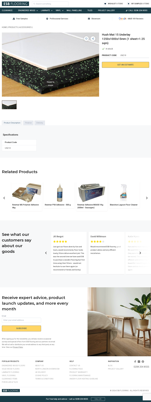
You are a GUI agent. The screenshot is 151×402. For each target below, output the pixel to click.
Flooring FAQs (76, 369)
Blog (110, 366)
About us (39, 366)
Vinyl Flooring (9, 375)
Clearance (7, 10)
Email (4, 316)
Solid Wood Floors (10, 369)
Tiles (89, 10)
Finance (28, 123)
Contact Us (74, 366)
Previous (4, 198)
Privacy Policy (18, 347)
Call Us (98, 399)
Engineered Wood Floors (13, 366)
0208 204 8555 (141, 366)
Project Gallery (106, 10)
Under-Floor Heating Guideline (83, 379)
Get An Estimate (125, 65)
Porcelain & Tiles (10, 382)
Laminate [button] (45, 10)
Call (137, 10)
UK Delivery (40, 372)
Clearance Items (9, 379)
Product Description (12, 123)
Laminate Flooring (10, 372)
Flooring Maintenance (80, 375)
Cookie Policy (41, 375)
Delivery (39, 123)
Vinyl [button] (58, 10)
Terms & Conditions (44, 379)
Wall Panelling (74, 10)
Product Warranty (78, 372)
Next (146, 198)
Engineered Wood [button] (26, 10)
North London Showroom (47, 369)
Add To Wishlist (86, 38)
